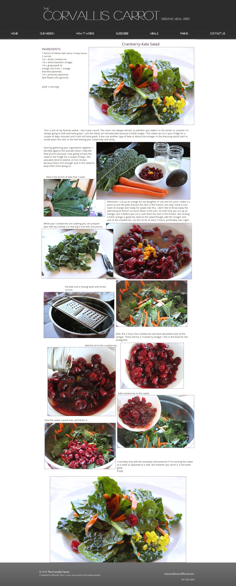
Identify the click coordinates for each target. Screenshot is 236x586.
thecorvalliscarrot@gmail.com (179, 573)
